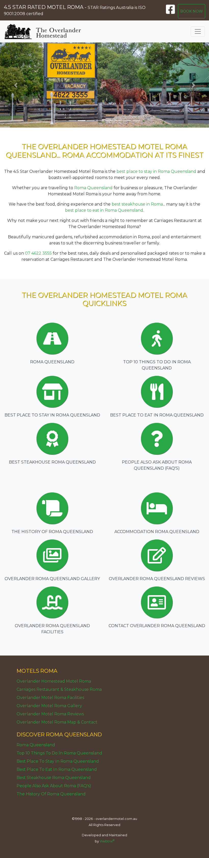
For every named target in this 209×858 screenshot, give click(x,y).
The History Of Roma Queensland (51, 794)
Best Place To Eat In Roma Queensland (57, 769)
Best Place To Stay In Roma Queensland (58, 761)
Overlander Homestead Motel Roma (54, 681)
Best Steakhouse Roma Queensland (54, 777)
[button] (15, 85)
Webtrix (107, 841)
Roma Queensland (93, 187)
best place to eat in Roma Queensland (104, 210)
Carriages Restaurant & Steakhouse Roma (59, 689)
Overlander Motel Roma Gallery (49, 705)
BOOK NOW (191, 11)
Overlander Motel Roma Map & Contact (57, 722)
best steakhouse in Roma (137, 204)
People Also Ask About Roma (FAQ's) (54, 785)
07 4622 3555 (38, 253)
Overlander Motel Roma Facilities (50, 697)
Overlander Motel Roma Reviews (50, 714)
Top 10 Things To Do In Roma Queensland (59, 753)
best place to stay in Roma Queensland (156, 171)
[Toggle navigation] (198, 31)
